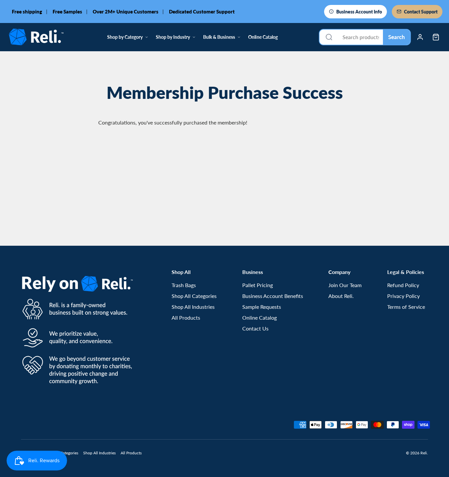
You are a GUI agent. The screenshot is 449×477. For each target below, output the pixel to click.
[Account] (420, 37)
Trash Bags (184, 285)
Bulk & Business (219, 37)
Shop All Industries (193, 307)
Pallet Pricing (257, 285)
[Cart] (435, 37)
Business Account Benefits (272, 296)
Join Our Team (345, 285)
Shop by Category (125, 37)
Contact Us (255, 328)
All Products (186, 317)
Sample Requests (261, 307)
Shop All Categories (194, 296)
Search (396, 37)
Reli (423, 452)
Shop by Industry (173, 37)
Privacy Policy (403, 296)
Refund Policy (403, 285)
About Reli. (341, 296)
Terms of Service (406, 307)
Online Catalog (263, 37)
